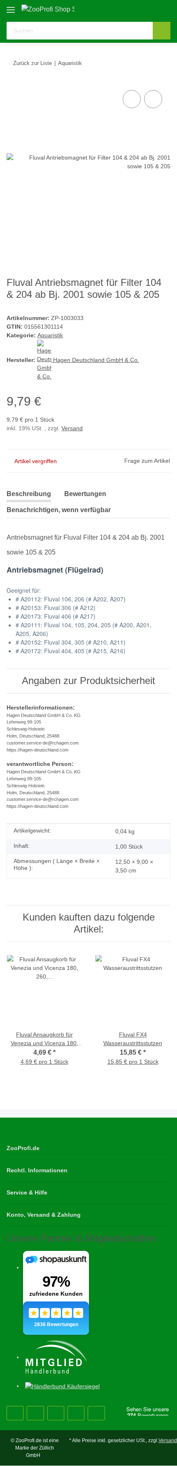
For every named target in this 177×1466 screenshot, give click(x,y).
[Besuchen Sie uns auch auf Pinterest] (35, 1413)
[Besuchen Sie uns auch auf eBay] (96, 1413)
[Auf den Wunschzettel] (153, 99)
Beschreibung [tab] (29, 493)
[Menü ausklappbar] (11, 7)
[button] (138, 9)
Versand (72, 428)
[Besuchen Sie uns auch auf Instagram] (55, 1413)
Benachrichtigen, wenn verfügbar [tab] (59, 509)
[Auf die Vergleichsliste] (132, 99)
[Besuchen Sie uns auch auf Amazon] (76, 1413)
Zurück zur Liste (32, 63)
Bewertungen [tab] (85, 493)
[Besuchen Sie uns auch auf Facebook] (15, 1413)
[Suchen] (161, 30)
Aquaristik (50, 335)
